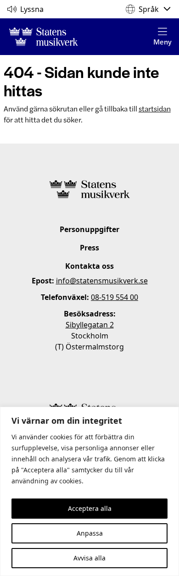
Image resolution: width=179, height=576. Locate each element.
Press (89, 248)
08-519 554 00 (114, 297)
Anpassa (90, 533)
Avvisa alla (89, 558)
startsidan (155, 108)
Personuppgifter (89, 229)
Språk (149, 9)
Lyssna (32, 9)
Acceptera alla (90, 508)
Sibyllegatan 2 (90, 325)
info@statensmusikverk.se (102, 281)
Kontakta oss (89, 266)
